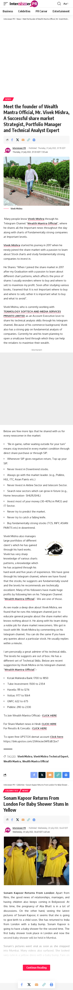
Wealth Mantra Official (35, 761)
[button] (7, 3)
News (8, 99)
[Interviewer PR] (24, 3)
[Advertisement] (36, 58)
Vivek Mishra (12, 245)
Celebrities (11, 791)
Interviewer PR (19, 148)
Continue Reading (36, 967)
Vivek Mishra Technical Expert (51, 756)
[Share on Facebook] (12, 140)
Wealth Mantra (12, 761)
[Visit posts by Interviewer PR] (7, 150)
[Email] (23, 140)
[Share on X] (17, 140)
